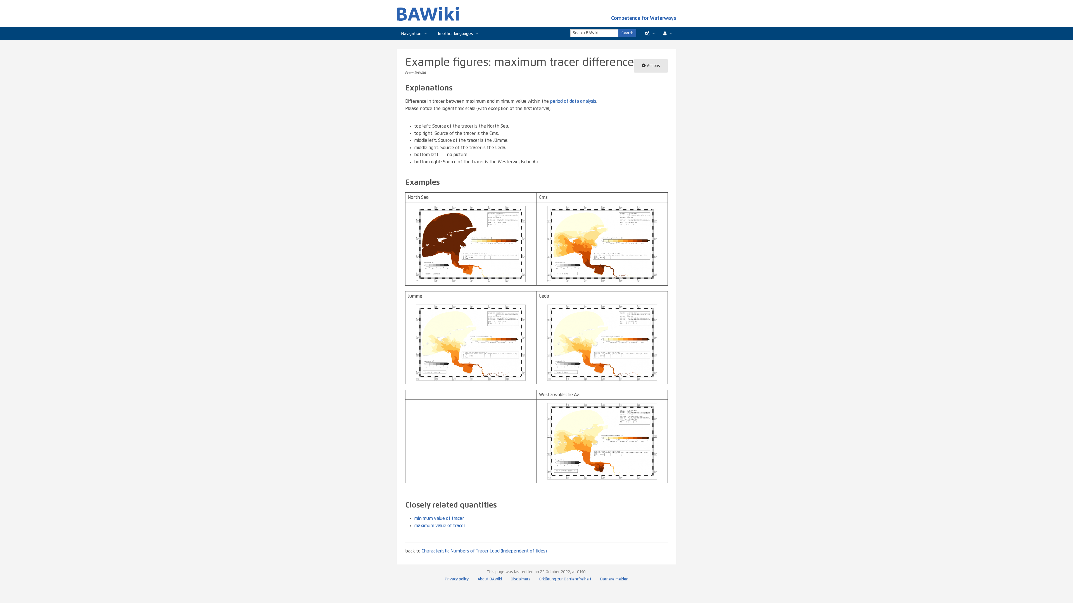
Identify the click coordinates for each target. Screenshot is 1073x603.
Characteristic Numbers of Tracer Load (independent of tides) (484, 551)
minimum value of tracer (439, 518)
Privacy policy (457, 579)
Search (627, 33)
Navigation (411, 34)
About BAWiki (490, 579)
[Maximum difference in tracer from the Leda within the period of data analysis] (602, 342)
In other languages (455, 34)
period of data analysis (573, 101)
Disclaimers (520, 579)
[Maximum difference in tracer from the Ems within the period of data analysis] (602, 243)
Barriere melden (614, 579)
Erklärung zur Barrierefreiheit (565, 579)
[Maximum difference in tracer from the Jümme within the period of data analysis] (471, 342)
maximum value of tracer (439, 525)
